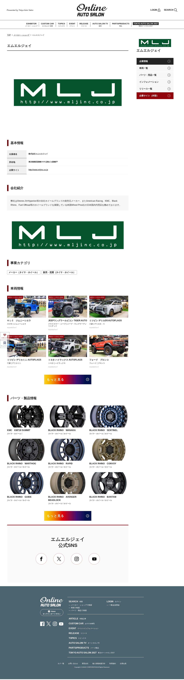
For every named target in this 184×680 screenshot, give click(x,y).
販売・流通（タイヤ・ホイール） (59, 272)
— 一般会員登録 (113, 605)
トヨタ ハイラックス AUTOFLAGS (65, 360)
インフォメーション (149, 82)
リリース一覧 (145, 89)
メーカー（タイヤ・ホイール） (24, 272)
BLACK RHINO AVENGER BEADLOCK (62, 498)
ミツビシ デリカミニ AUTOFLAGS (24, 360)
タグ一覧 (61, 663)
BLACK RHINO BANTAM (102, 497)
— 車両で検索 (74, 608)
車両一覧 (143, 68)
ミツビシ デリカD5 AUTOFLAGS (105, 320)
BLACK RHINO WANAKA (62, 430)
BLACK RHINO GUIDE (19, 497)
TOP (9, 35)
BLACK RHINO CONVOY (102, 463)
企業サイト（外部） (149, 95)
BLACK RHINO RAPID (60, 463)
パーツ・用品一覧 (148, 75)
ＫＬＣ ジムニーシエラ (19, 320)
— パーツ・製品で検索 (78, 610)
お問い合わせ (73, 663)
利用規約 (112, 663)
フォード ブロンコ (99, 360)
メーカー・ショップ (21, 35)
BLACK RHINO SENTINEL (103, 430)
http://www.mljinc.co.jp (38, 170)
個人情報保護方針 (98, 663)
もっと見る (56, 379)
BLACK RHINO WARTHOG (21, 463)
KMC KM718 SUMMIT (18, 430)
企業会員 (123, 663)
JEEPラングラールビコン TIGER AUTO (67, 320)
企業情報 (143, 61)
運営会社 (85, 663)
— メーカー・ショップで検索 (80, 605)
